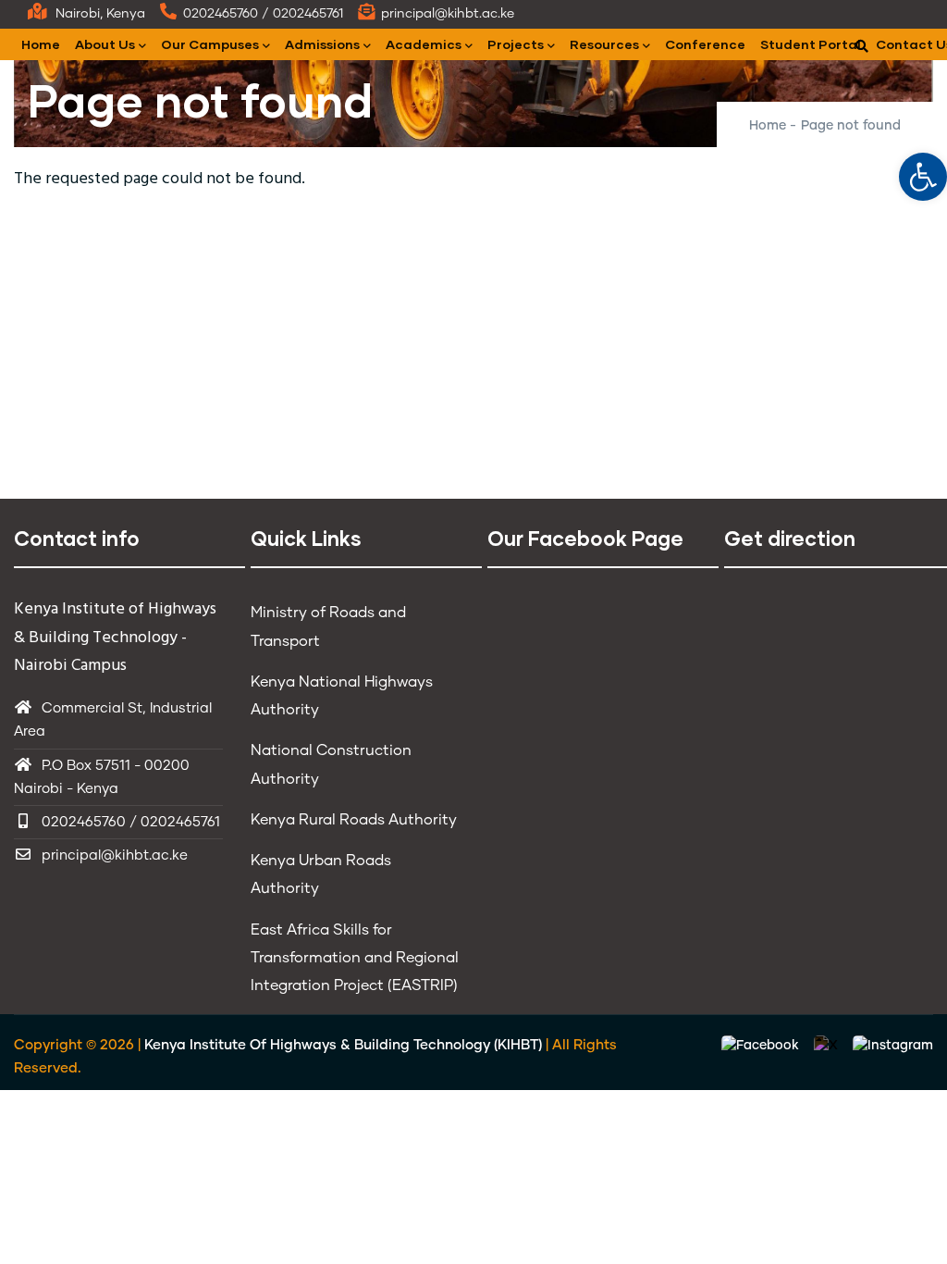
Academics (423, 44)
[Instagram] (893, 1045)
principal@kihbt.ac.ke (115, 855)
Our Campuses (210, 44)
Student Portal (810, 44)
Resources (604, 44)
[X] (828, 1045)
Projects (515, 44)
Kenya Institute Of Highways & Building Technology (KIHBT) (343, 1045)
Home (40, 44)
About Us (105, 44)
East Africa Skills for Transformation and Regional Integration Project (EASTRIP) (355, 958)
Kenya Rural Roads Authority (354, 819)
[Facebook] (762, 1045)
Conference (705, 44)
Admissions (322, 44)
